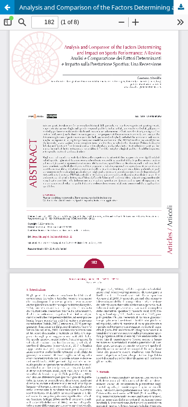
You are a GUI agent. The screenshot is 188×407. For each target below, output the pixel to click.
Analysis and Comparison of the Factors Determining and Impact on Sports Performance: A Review (103, 7)
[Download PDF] (181, 7)
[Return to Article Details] (7, 7)
